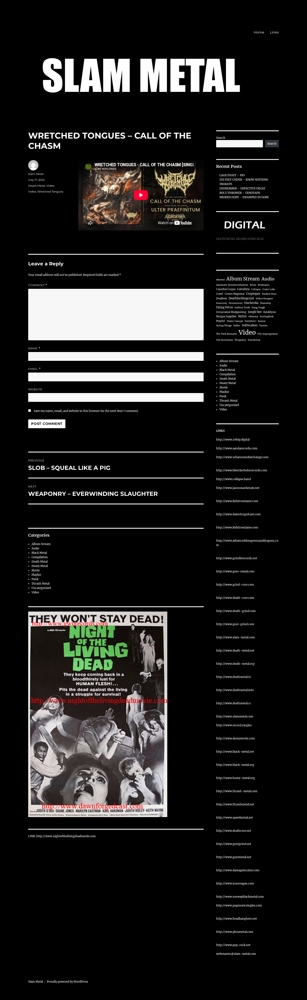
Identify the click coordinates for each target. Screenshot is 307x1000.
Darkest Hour (269, 294)
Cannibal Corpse (226, 289)
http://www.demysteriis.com (235, 738)
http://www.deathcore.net (233, 831)
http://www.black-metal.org (235, 765)
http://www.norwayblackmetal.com (240, 896)
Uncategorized (41, 588)
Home (259, 32)
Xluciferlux (254, 340)
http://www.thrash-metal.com (236, 791)
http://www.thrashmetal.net (235, 804)
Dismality (265, 303)
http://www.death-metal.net (235, 650)
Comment (37, 285)
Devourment (235, 303)
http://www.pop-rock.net (233, 945)
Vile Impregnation (268, 334)
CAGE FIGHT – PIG (232, 175)
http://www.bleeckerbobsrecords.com (241, 470)
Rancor (262, 321)
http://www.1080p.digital (233, 439)
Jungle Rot (255, 312)
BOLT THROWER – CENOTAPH (239, 193)
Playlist (36, 575)
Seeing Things (224, 325)
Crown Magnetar (235, 293)
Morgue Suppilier (226, 316)
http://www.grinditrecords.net (236, 558)
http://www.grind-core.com (235, 584)
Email (34, 369)
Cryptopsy (253, 294)
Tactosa (263, 325)
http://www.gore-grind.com (235, 624)
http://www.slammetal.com (234, 716)
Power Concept (235, 321)
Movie (36, 570)
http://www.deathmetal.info (235, 690)
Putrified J (250, 321)
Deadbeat (221, 298)
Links (274, 32)
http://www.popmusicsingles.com (239, 905)
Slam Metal (36, 174)
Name (34, 348)
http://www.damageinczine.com (237, 870)
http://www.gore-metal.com (235, 571)
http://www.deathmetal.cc (233, 703)
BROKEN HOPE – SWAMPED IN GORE (244, 197)
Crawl (219, 293)
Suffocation (250, 325)
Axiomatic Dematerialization (232, 285)
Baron (253, 285)
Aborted (220, 279)
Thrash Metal (40, 583)
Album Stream (41, 544)
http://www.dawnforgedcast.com (238, 514)
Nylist (242, 316)
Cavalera (243, 289)
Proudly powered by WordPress (67, 981)
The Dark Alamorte (226, 334)
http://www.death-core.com (235, 598)
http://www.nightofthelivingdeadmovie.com (66, 836)
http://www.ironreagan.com (235, 883)
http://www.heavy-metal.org (235, 778)
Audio (35, 548)
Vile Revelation (224, 340)
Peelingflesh (267, 316)
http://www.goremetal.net (233, 857)
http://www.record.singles (234, 725)
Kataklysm (269, 312)
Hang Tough (258, 307)
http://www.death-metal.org (235, 664)
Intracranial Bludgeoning (231, 312)
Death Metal (36, 185)
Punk (35, 579)
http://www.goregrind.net (233, 844)
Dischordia (251, 303)
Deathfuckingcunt (241, 298)
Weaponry (240, 340)
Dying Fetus (224, 307)
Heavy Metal (40, 566)
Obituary (253, 316)
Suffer (236, 325)
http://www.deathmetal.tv (233, 677)
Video (50, 185)
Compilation (40, 557)
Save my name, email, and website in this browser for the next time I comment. (86, 411)
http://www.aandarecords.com (236, 448)
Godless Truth (242, 307)
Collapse (256, 289)
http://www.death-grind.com (236, 611)
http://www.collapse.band (233, 479)
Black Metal (39, 553)
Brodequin (263, 285)
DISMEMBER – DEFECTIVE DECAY (242, 188)
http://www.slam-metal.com (235, 637)
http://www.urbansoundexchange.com (242, 457)
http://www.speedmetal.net (234, 817)
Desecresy (221, 303)
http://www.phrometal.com (234, 932)
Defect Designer (264, 298)
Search (220, 138)
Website (35, 389)
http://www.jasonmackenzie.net (237, 488)
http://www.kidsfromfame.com (237, 501)
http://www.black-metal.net (235, 751)
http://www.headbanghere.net (236, 918)
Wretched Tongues (50, 191)
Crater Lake (268, 289)
